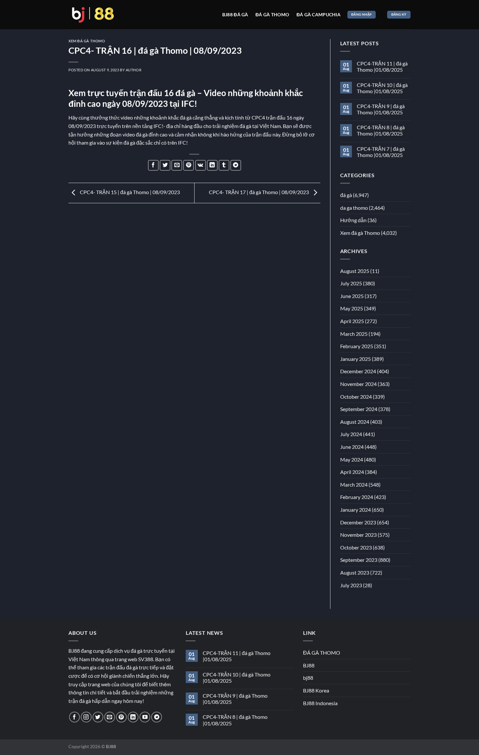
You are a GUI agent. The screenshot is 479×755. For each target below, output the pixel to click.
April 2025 (352, 321)
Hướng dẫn (353, 220)
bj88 (308, 678)
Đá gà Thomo (272, 14)
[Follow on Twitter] (98, 717)
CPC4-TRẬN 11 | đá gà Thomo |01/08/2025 (382, 66)
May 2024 (351, 459)
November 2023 (358, 535)
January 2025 (355, 359)
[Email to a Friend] (176, 165)
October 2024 (356, 396)
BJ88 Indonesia (320, 703)
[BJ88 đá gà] (92, 14)
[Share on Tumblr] (224, 165)
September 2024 (358, 409)
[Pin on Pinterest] (188, 165)
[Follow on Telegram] (156, 717)
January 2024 (355, 509)
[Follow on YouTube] (144, 717)
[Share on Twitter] (165, 165)
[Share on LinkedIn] (212, 165)
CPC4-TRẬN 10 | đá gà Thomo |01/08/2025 (382, 88)
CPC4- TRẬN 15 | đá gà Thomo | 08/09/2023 (129, 192)
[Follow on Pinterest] (121, 717)
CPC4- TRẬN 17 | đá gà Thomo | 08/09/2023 (259, 192)
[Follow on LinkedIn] (133, 717)
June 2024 (352, 447)
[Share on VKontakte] (200, 165)
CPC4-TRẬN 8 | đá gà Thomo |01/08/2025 (381, 130)
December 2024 (358, 371)
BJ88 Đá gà (235, 14)
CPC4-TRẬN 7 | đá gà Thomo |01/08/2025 (381, 152)
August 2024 (354, 422)
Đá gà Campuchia (319, 14)
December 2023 (358, 522)
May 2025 (351, 308)
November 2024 (358, 384)
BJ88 (308, 665)
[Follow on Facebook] (74, 717)
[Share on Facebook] (153, 165)
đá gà (346, 195)
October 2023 (356, 547)
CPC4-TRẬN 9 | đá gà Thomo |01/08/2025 (381, 109)
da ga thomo (354, 208)
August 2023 (354, 572)
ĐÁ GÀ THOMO (321, 652)
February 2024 (356, 497)
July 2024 (351, 434)
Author (133, 70)
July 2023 (351, 585)
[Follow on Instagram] (86, 717)
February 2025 (356, 346)
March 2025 (354, 334)
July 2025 (351, 283)
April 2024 (352, 472)
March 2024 (354, 484)
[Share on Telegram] (235, 165)
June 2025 (352, 296)
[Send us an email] (109, 717)
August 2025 (354, 271)
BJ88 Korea (316, 690)
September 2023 (358, 560)
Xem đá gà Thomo (86, 41)
